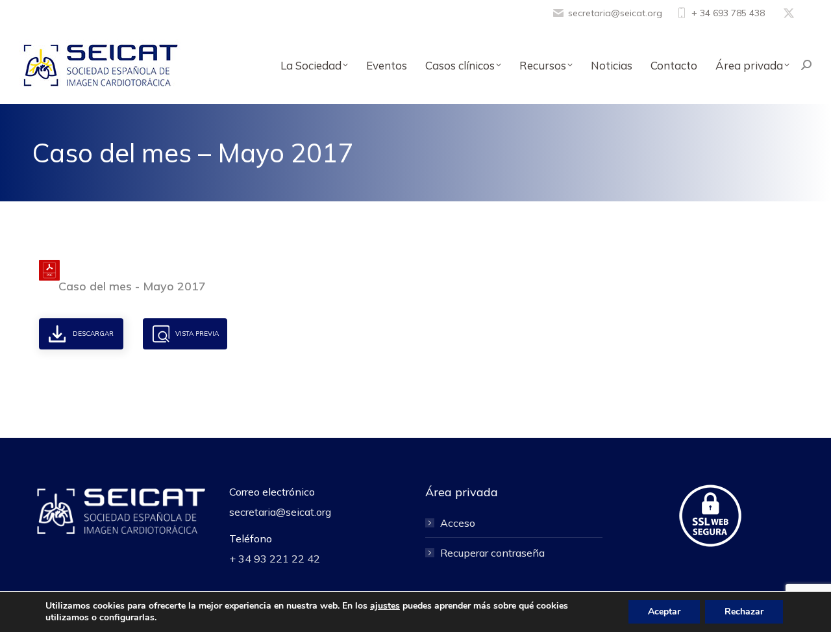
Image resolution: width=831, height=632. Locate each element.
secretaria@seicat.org (615, 13)
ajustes (385, 606)
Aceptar (664, 611)
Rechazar (744, 611)
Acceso (457, 522)
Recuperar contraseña (492, 552)
